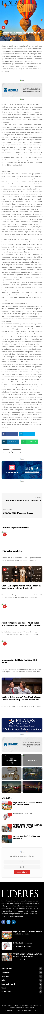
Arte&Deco (22, 972)
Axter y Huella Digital (27, 1007)
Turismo (22, 988)
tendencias (13, 37)
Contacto (36, 1010)
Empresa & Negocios (22, 984)
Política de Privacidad (24, 1010)
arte (25, 946)
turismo (5, 37)
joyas (30, 946)
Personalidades (22, 968)
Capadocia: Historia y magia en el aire (21, 32)
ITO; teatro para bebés (12, 551)
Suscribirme (22, 872)
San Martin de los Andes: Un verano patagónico (26, 837)
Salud (22, 980)
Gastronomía (22, 992)
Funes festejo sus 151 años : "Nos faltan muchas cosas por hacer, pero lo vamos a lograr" (21, 624)
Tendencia (22, 976)
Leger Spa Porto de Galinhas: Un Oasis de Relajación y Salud (27, 803)
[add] (22, 80)
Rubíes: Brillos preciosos (22, 814)
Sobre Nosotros (10, 1010)
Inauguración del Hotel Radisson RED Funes (19, 661)
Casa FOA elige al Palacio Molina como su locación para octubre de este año (21, 586)
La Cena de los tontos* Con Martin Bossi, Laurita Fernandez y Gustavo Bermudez (21, 698)
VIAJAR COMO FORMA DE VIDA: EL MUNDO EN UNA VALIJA (27, 826)
